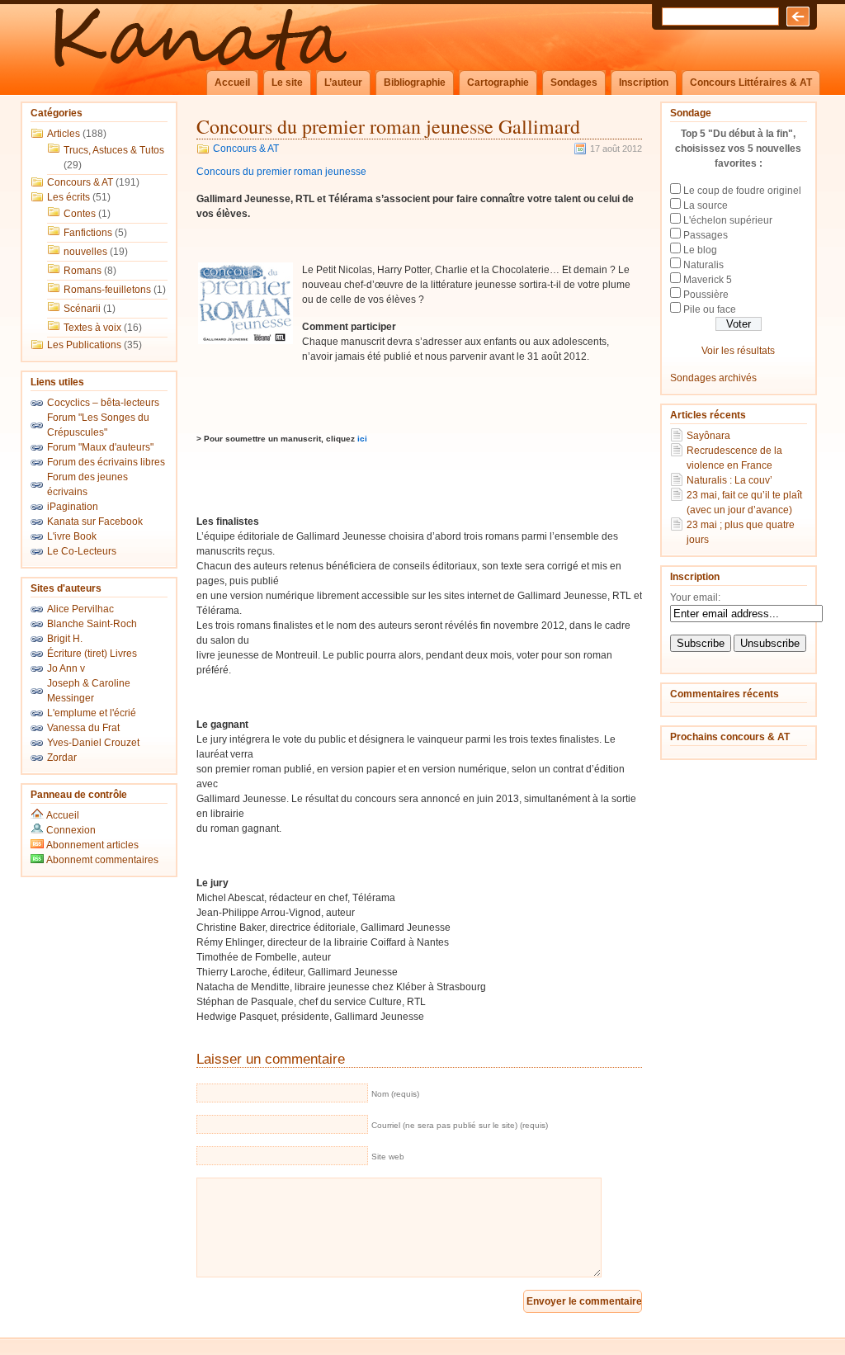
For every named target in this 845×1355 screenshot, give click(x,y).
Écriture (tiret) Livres (92, 653)
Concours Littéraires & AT (751, 82)
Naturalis (703, 265)
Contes (80, 214)
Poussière (706, 294)
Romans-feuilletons (107, 289)
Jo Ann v (66, 668)
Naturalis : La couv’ (729, 480)
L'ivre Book (72, 536)
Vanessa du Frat (83, 728)
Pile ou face (709, 309)
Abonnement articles (91, 845)
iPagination (72, 506)
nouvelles (85, 251)
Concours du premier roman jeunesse (281, 171)
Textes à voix (92, 327)
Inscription (643, 82)
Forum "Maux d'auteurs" (100, 447)
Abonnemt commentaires (101, 860)
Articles (63, 133)
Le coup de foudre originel (742, 190)
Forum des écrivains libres (106, 462)
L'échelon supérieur (727, 220)
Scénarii (82, 308)
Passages (705, 235)
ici (362, 438)
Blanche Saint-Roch (92, 624)
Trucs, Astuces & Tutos (114, 150)
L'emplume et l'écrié (91, 713)
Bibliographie (415, 82)
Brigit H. (65, 638)
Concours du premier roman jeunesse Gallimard (388, 126)
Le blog (700, 250)
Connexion (71, 830)
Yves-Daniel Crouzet (93, 742)
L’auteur (343, 82)
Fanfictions (88, 232)
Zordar (62, 757)
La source (705, 205)
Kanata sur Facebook (95, 521)
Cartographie (498, 82)
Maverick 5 (707, 280)
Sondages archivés (713, 378)
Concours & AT (80, 182)
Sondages (573, 82)
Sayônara (708, 435)
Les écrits (68, 197)
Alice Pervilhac (80, 609)
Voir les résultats (738, 350)
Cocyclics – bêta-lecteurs (103, 402)
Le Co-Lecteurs (81, 551)
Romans (82, 270)
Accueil (232, 82)
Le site (287, 82)
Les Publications (84, 345)
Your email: (695, 597)
